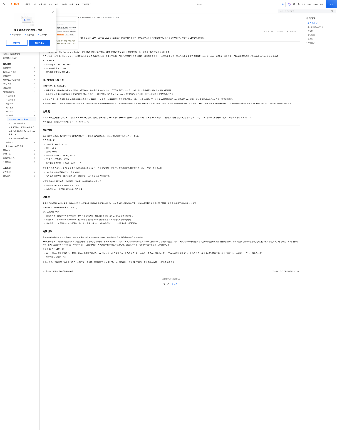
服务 (78, 4)
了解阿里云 (86, 4)
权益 (50, 4)
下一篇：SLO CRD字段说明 (284, 271)
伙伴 (71, 4)
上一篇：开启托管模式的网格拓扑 (59, 271)
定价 (57, 4)
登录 (331, 4)
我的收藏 (293, 31)
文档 (303, 4)
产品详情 (280, 31)
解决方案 (42, 4)
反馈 (175, 284)
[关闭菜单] (4, 4)
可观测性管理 (86, 17)
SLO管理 (97, 17)
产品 (34, 4)
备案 (309, 4)
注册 (321, 4)
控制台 (315, 4)
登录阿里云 (39, 42)
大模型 (27, 4)
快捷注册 (17, 42)
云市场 (64, 4)
